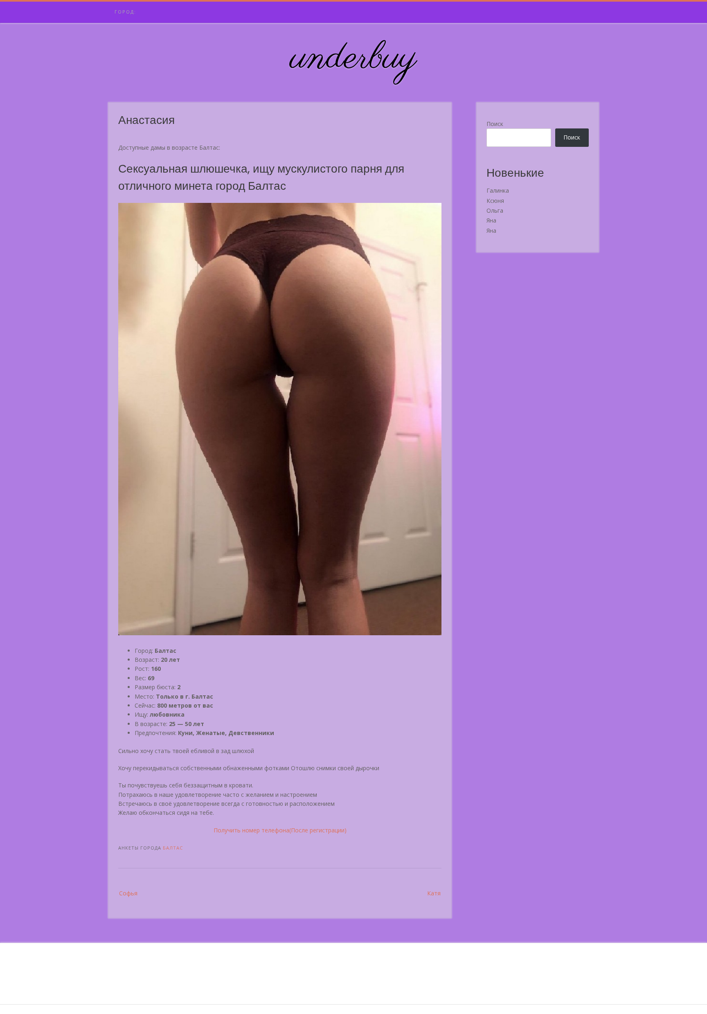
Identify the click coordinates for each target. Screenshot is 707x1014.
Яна (491, 220)
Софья (128, 893)
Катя (434, 893)
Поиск (494, 124)
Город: (125, 12)
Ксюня (495, 201)
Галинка (497, 190)
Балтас (173, 848)
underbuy (353, 58)
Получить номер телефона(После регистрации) (280, 830)
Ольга (494, 210)
